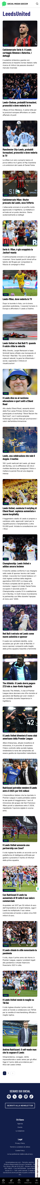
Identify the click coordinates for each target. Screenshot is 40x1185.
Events (20, 1127)
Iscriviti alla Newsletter (20, 1105)
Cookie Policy (20, 1150)
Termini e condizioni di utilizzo (20, 1147)
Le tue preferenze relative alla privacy (20, 1154)
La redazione (20, 1131)
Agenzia (20, 1123)
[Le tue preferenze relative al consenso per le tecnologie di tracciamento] (38, 889)
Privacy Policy (20, 1143)
